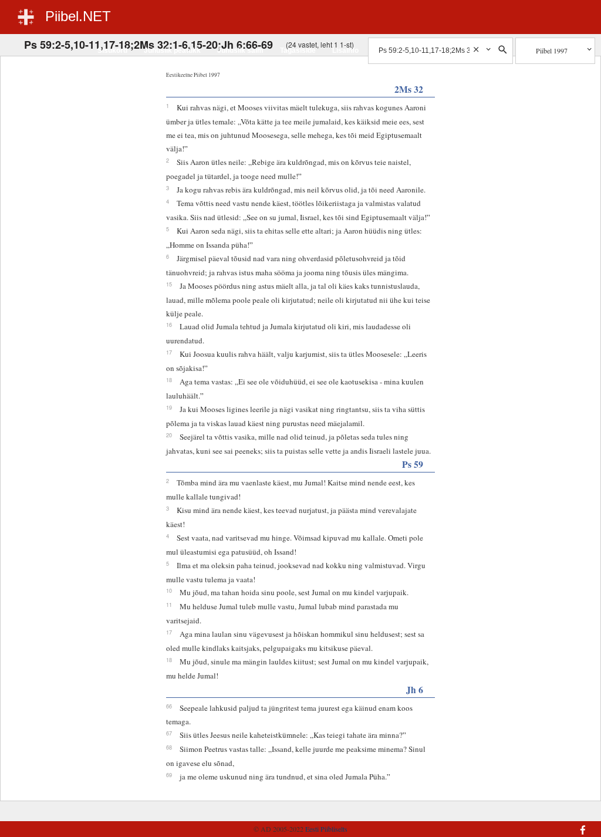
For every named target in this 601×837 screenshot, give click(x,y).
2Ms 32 (408, 89)
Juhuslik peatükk (172, 50)
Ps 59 (412, 464)
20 (169, 435)
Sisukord (112, 50)
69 (169, 775)
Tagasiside (298, 50)
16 (169, 324)
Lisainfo (345, 50)
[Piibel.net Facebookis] (541, 824)
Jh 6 (414, 689)
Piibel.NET (78, 16)
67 (169, 733)
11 (169, 604)
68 (169, 747)
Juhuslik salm (240, 50)
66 (169, 706)
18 (169, 380)
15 (169, 284)
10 (169, 590)
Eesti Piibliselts (326, 828)
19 (169, 407)
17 (169, 352)
